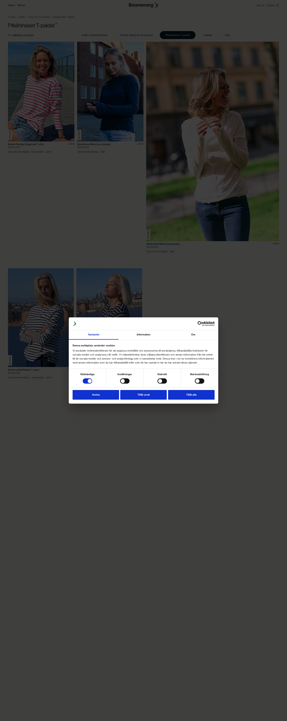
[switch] (125, 381)
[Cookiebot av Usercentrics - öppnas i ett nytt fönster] (200, 323)
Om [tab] (193, 334)
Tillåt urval (144, 394)
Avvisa (96, 394)
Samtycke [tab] (93, 334)
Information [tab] (143, 334)
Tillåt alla (191, 394)
